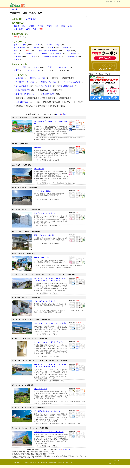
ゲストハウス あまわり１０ (44, 301)
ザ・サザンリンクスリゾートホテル (47, 411)
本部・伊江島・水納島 (48, 51)
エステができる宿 (44, 86)
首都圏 (40, 26)
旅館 (24, 67)
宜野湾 (36, 48)
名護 (68, 51)
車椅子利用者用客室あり (26, 94)
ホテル (36, 67)
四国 (28, 29)
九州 (34, 29)
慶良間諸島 (72, 56)
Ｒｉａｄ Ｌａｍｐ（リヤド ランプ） (48, 342)
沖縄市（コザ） (53, 45)
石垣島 (29, 54)
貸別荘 (16, 70)
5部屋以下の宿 (49, 94)
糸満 (15, 51)
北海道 (16, 26)
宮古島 (73, 54)
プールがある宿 (22, 86)
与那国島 (17, 56)
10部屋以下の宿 (22, 102)
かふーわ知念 (39, 169)
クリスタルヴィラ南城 (42, 191)
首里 (37, 45)
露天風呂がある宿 (37, 78)
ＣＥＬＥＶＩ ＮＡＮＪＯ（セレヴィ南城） (50, 323)
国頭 (15, 54)
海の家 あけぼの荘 (41, 257)
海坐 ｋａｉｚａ (40, 389)
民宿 (50, 67)
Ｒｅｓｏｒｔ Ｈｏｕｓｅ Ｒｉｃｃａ (48, 432)
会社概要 (16, 462)
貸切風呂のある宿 (48, 82)
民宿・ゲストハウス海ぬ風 (44, 235)
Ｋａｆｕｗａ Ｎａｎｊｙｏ (44, 213)
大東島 (16, 59)
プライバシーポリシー (29, 462)
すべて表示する (29, 19)
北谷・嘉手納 (19, 48)
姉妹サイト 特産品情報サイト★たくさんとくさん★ (56, 462)
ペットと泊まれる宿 (71, 82)
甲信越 (49, 26)
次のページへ (67, 114)
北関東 (32, 26)
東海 (63, 26)
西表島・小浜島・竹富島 (51, 54)
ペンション (63, 67)
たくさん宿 (14, 9)
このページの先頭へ (114, 460)
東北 (24, 26)
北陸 (56, 26)
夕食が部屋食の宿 (66, 86)
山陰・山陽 (18, 29)
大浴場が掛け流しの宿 (25, 82)
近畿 (70, 26)
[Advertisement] (104, 28)
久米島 (32, 56)
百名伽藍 (37, 147)
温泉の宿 (19, 78)
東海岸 (65, 48)
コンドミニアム (33, 70)
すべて (16, 45)
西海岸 (50, 48)
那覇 (24, 45)
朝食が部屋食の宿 (23, 90)
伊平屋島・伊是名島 (52, 56)
